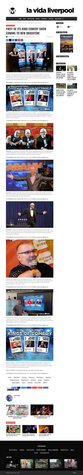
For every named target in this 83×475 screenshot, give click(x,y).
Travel (36, 453)
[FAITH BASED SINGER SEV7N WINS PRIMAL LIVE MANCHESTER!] (46, 429)
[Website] (14, 397)
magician (47, 380)
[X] (10, 40)
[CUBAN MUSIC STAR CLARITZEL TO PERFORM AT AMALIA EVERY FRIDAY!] (17, 409)
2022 (10, 377)
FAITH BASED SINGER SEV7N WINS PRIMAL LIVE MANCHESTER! (45, 435)
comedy (24, 377)
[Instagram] (76, 473)
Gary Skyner (40, 377)
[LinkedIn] (13, 40)
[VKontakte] (22, 40)
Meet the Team (31, 18)
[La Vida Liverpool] (41, 11)
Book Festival (58, 18)
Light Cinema (25, 380)
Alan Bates (16, 377)
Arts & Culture (13, 450)
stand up (30, 382)
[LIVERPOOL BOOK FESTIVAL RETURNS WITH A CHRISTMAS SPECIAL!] (70, 464)
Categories (43, 18)
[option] (12, 464)
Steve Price (38, 382)
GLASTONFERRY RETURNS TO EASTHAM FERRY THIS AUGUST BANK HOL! (13, 435)
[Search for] (63, 19)
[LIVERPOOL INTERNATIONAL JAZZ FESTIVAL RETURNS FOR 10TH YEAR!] (42, 409)
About (24, 18)
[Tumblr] (16, 40)
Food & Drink (30, 450)
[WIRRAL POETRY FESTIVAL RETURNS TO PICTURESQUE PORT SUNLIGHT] (61, 86)
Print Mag (51, 18)
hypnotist (48, 377)
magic (40, 380)
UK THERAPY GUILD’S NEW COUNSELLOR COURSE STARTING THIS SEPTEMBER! (71, 76)
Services (38, 18)
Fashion (22, 450)
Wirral (45, 382)
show (24, 382)
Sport (72, 450)
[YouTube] (75, 473)
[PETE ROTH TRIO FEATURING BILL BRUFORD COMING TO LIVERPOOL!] (29, 429)
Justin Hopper (10, 36)
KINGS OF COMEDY (33, 76)
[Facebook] (7, 40)
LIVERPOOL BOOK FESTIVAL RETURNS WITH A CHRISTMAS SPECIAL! (70, 466)
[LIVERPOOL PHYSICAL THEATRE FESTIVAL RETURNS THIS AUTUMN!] (61, 68)
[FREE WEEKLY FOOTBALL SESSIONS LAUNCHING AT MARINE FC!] (72, 86)
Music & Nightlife (13, 22)
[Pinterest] (19, 40)
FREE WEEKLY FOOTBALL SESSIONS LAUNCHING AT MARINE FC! (72, 92)
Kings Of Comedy (15, 380)
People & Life (64, 450)
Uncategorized (44, 453)
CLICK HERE (29, 82)
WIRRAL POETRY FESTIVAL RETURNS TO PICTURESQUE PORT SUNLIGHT (60, 92)
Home (20, 18)
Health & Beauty (41, 450)
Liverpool (33, 380)
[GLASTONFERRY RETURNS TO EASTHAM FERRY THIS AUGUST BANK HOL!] (13, 429)
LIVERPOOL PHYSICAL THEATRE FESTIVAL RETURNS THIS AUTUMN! (60, 75)
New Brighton (16, 382)
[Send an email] (13, 36)
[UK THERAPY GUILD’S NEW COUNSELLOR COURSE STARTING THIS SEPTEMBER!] (72, 68)
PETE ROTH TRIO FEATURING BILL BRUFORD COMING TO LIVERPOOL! (28, 435)
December (31, 377)
